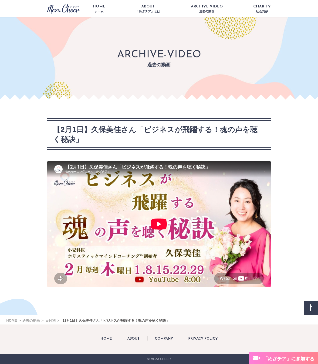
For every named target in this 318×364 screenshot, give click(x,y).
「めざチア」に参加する (289, 358)
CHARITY (262, 9)
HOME (99, 9)
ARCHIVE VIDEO (207, 9)
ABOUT (148, 9)
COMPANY (164, 339)
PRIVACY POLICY (203, 339)
